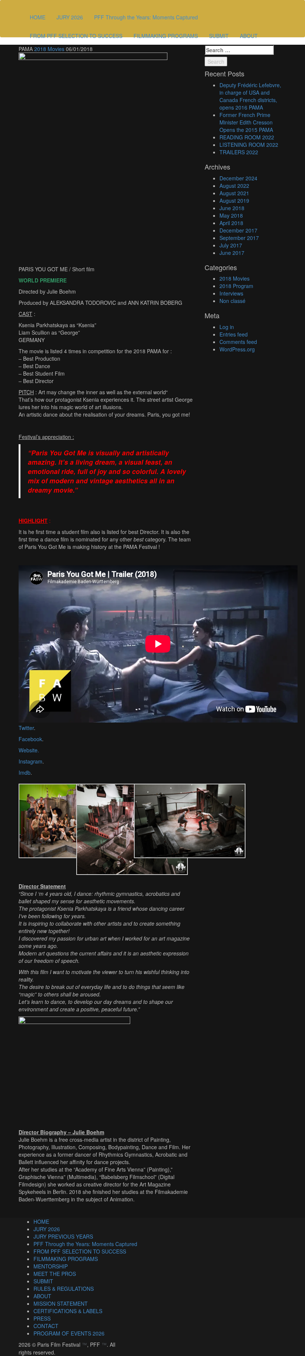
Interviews (231, 293)
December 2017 (238, 230)
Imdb (24, 772)
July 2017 (230, 245)
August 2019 (234, 200)
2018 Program (236, 286)
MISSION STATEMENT (60, 1303)
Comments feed (238, 341)
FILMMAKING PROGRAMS (166, 35)
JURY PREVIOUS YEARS (63, 1236)
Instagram (30, 761)
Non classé (232, 300)
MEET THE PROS (54, 1273)
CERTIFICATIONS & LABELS (67, 1311)
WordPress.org (237, 349)
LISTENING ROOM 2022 (248, 144)
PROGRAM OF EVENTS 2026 (69, 1333)
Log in (226, 327)
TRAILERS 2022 (238, 152)
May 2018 (231, 215)
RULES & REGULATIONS (63, 1288)
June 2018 (231, 208)
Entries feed (233, 334)
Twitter (26, 727)
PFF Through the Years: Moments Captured (146, 17)
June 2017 (231, 252)
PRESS (42, 1318)
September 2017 (239, 237)
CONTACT (45, 1326)
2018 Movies (49, 49)
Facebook (30, 739)
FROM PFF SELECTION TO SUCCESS (76, 35)
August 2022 (234, 185)
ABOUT (249, 35)
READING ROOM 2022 (246, 137)
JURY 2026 (70, 17)
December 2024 (238, 178)
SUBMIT (219, 35)
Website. (29, 750)
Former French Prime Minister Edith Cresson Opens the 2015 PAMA (246, 122)
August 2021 (234, 193)
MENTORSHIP (50, 1266)
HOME (37, 17)
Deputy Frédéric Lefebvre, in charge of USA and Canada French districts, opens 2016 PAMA (250, 96)
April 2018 (231, 223)
